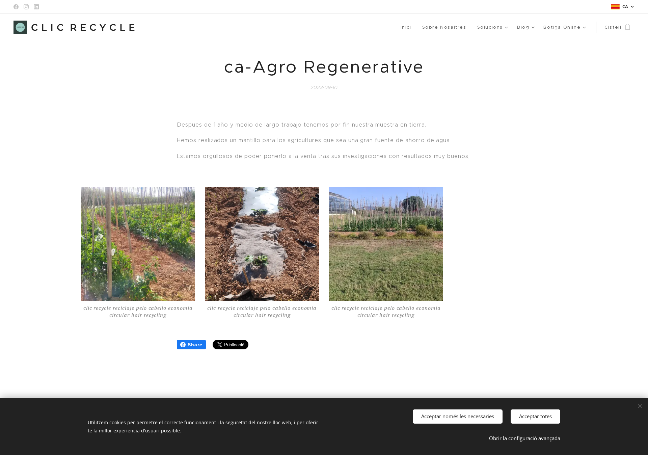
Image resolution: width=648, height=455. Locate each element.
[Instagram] (26, 6)
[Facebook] (16, 6)
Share (195, 344)
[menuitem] (408, 27)
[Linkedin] (36, 6)
